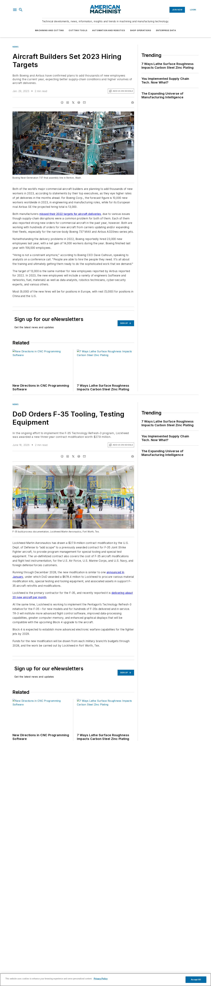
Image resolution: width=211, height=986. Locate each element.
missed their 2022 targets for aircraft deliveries (70, 214)
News (15, 47)
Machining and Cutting (49, 30)
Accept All (196, 979)
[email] (84, 102)
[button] (15, 9)
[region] (105, 979)
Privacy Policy (101, 978)
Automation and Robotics (108, 30)
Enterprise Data (166, 30)
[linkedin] (67, 102)
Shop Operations (140, 30)
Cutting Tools (78, 30)
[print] (132, 102)
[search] (20, 9)
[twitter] (73, 102)
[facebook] (62, 102)
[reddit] (78, 102)
